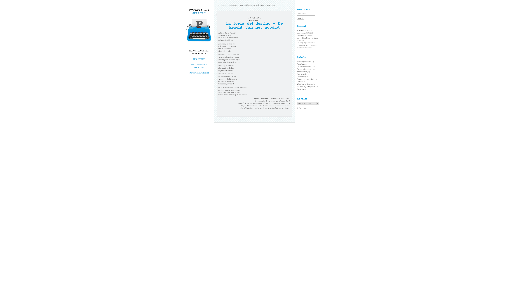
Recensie (300, 81)
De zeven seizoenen (304, 66)
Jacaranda (300, 47)
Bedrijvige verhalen (304, 61)
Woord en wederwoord (305, 84)
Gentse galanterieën (304, 69)
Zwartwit (300, 89)
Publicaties (199, 59)
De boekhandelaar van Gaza (307, 38)
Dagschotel (301, 64)
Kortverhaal (301, 74)
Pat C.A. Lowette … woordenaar (199, 52)
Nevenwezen (301, 35)
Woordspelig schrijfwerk (306, 86)
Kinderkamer (302, 71)
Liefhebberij (253, 20)
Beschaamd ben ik (303, 45)
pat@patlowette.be (199, 72)
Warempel (300, 30)
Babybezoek (301, 33)
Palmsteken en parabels (305, 79)
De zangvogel (302, 42)
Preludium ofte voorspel (199, 66)
